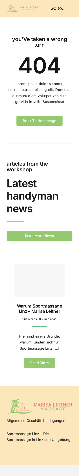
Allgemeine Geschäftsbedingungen (36, 420)
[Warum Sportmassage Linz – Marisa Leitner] (39, 280)
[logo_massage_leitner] (22, 6)
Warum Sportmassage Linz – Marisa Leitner (39, 308)
